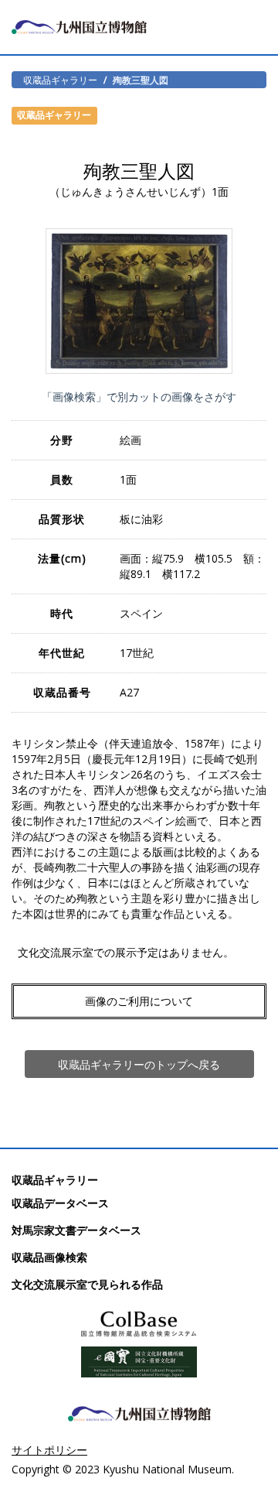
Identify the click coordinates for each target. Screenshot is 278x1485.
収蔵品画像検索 (49, 1257)
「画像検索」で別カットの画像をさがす (139, 396)
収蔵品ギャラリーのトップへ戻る (139, 1064)
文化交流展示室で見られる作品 (87, 1284)
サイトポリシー (49, 1449)
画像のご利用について (139, 1001)
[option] (139, 301)
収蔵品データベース (60, 1203)
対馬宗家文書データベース (76, 1230)
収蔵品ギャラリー (60, 80)
